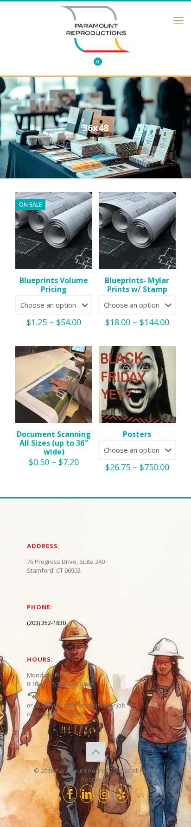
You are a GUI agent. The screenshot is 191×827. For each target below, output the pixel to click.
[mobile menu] (178, 20)
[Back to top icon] (95, 752)
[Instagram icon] (104, 793)
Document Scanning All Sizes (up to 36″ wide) (54, 443)
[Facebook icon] (70, 793)
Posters (137, 434)
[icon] (121, 793)
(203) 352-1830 (46, 623)
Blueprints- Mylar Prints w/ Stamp (137, 284)
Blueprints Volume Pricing (53, 284)
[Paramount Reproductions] (95, 29)
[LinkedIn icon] (87, 793)
